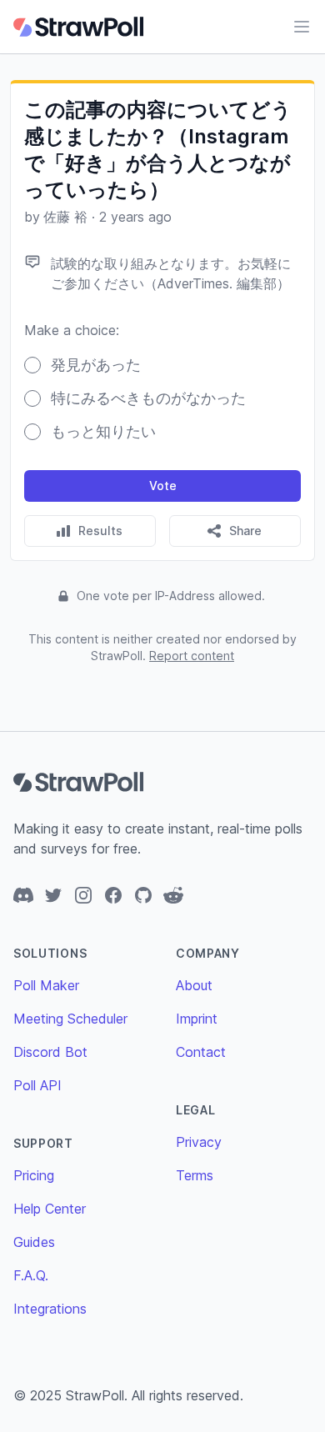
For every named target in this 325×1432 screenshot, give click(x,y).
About (194, 985)
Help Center (49, 1208)
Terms (194, 1175)
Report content (191, 655)
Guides (34, 1242)
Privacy (199, 1142)
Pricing (33, 1175)
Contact (201, 1052)
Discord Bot (50, 1052)
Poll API (37, 1085)
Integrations (50, 1308)
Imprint (197, 1018)
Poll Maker (46, 985)
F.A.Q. (30, 1275)
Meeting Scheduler (70, 1018)
